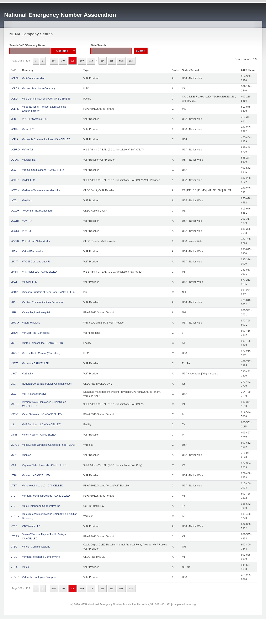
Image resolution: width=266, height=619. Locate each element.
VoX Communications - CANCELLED (43, 170)
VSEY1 (15, 414)
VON (13, 119)
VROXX (15, 322)
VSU (13, 465)
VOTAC (15, 159)
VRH (13, 312)
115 (111, 61)
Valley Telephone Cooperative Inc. (41, 506)
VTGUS (15, 577)
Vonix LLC (28, 129)
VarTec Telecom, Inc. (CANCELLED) (42, 343)
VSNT (14, 434)
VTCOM (15, 516)
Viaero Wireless (31, 322)
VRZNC (15, 353)
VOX (13, 170)
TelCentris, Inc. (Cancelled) (37, 210)
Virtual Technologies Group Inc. (39, 577)
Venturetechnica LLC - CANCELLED (42, 485)
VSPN (14, 455)
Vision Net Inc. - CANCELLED (39, 434)
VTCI (13, 506)
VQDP (14, 292)
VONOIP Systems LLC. (35, 119)
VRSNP (15, 332)
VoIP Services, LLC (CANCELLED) (41, 424)
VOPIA (14, 139)
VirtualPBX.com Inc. (33, 251)
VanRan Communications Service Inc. (43, 302)
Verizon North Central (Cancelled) (41, 353)
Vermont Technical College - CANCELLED (46, 495)
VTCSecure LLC (31, 526)
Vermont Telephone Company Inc (41, 556)
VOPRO (15, 149)
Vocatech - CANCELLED (36, 475)
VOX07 (15, 180)
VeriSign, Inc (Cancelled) (36, 332)
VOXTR (15, 220)
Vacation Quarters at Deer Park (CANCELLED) (48, 292)
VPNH (14, 271)
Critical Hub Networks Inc (36, 241)
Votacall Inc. (29, 159)
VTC (13, 495)
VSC (13, 383)
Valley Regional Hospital (36, 312)
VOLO (14, 98)
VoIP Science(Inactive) (34, 394)
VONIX (14, 129)
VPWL (14, 282)
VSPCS (15, 444)
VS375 (14, 363)
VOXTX (15, 231)
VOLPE (15, 108)
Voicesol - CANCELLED (35, 363)
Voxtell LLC (28, 180)
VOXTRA (27, 220)
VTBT (14, 485)
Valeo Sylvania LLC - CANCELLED (42, 414)
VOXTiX (26, 231)
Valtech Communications (36, 546)
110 (91, 61)
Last (131, 61)
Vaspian (26, 455)
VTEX (14, 567)
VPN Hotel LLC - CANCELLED (39, 271)
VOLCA (15, 88)
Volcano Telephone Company (38, 88)
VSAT (14, 373)
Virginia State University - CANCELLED (44, 465)
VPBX (14, 251)
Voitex (25, 567)
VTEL (14, 556)
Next (121, 61)
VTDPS (15, 536)
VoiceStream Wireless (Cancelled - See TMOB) (48, 444)
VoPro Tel (27, 149)
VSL (13, 424)
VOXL (14, 200)
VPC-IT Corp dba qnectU (36, 261)
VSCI (13, 394)
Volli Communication (33, 78)
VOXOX (15, 210)
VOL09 (14, 78)
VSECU (15, 404)
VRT (13, 343)
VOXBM (15, 190)
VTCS (14, 526)
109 (82, 61)
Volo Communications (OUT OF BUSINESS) (46, 98)
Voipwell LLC (29, 282)
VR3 (13, 302)
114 (102, 61)
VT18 (14, 475)
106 (54, 61)
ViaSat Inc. (28, 373)
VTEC (14, 546)
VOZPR (15, 241)
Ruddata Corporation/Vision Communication (47, 383)
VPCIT (14, 261)
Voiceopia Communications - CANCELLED (46, 139)
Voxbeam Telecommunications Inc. (41, 190)
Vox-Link (27, 200)
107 (63, 61)
